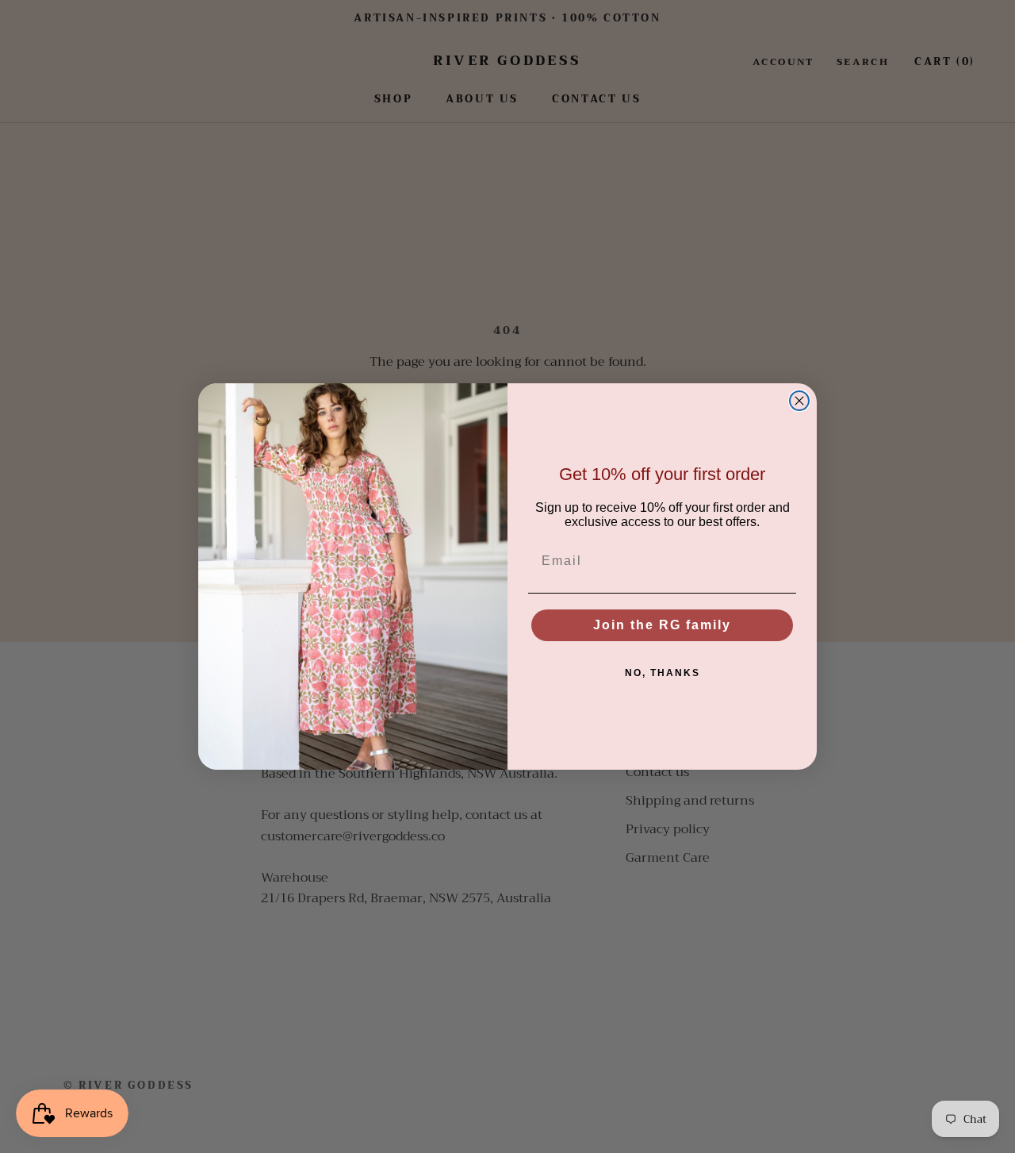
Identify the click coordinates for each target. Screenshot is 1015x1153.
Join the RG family (662, 625)
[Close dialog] (799, 400)
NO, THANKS (662, 672)
